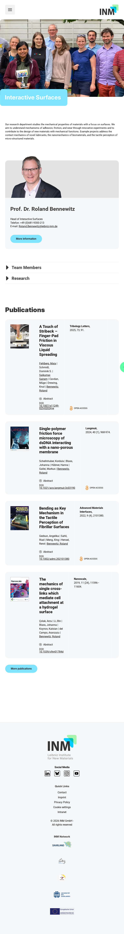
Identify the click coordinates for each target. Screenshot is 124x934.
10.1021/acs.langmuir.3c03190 (57, 487)
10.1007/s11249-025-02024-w (49, 407)
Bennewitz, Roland (57, 543)
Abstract (48, 398)
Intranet (62, 812)
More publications (21, 668)
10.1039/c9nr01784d (51, 651)
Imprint (62, 797)
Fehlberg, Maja (47, 363)
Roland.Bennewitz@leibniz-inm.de (38, 226)
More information (26, 238)
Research (21, 278)
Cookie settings (62, 807)
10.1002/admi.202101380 (54, 558)
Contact (62, 792)
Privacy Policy (62, 802)
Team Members (26, 267)
